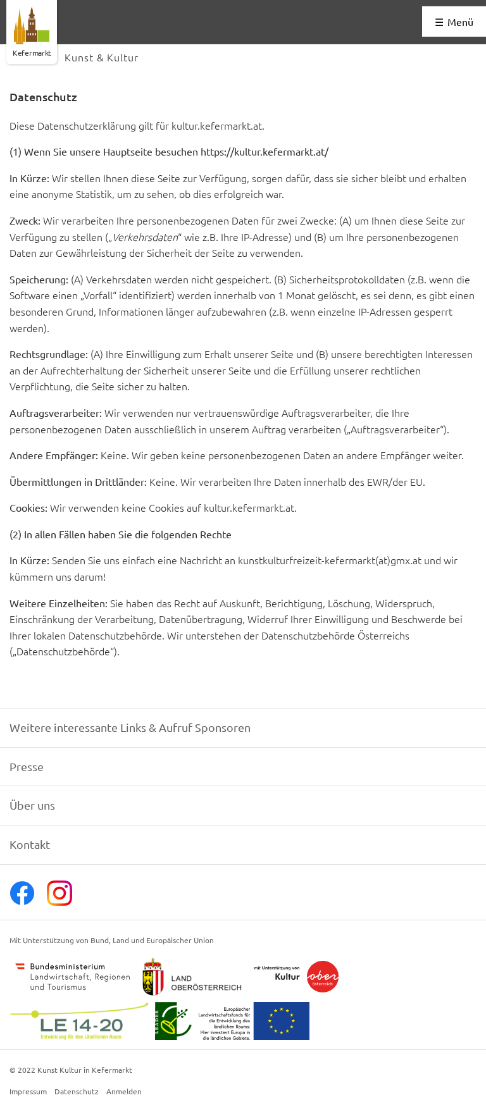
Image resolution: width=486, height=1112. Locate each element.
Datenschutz (76, 1091)
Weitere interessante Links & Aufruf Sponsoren (130, 727)
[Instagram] (59, 901)
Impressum (28, 1091)
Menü (460, 21)
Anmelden (124, 1091)
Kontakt (29, 844)
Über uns (32, 805)
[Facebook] (22, 901)
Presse (26, 766)
